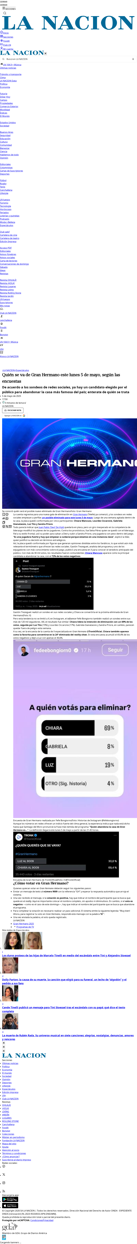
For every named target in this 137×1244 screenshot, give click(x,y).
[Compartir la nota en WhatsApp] (7, 518)
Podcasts (4, 218)
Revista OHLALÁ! (8, 280)
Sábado (4, 267)
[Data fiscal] (4, 1239)
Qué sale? (5, 231)
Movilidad (5, 109)
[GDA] (10, 1229)
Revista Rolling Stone (10, 292)
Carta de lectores (8, 260)
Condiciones (36, 1220)
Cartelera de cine (8, 235)
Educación (5, 138)
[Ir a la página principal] (68, 28)
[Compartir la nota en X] (7, 526)
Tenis (2, 186)
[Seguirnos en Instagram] (3, 1183)
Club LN (7, 45)
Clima (3, 77)
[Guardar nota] (3, 514)
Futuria (3, 93)
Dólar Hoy (5, 96)
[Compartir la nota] (3, 518)
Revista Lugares (8, 286)
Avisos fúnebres (8, 254)
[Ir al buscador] (4, 13)
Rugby (3, 183)
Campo (3, 100)
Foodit (6, 41)
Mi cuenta (8, 49)
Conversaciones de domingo (14, 263)
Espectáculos (22, 370)
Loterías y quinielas (9, 215)
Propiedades (6, 103)
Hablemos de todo (9, 154)
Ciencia (3, 151)
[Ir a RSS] (3, 1191)
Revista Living (7, 289)
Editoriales (5, 164)
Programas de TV (25, 926)
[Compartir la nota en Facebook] (3, 526)
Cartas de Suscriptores (11, 170)
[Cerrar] (45, 53)
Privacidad (48, 1220)
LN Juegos (5, 199)
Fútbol (3, 180)
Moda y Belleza (7, 222)
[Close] (3, 1043)
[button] (68, 204)
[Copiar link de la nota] (3, 522)
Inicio (6, 32)
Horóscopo (5, 209)
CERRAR (3, 2)
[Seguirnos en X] (3, 1175)
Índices (3, 112)
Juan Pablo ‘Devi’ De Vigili (51, 527)
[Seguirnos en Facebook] (3, 1167)
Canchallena (6, 190)
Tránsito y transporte (10, 74)
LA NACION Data (8, 80)
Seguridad (5, 135)
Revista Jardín (7, 296)
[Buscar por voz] (133, 59)
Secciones (8, 36)
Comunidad (6, 145)
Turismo (4, 202)
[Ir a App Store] (10, 1207)
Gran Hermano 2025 (23, 923)
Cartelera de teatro (9, 238)
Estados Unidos (8, 122)
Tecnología (5, 206)
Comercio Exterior (9, 106)
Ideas (2, 270)
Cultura (3, 141)
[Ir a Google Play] (10, 1201)
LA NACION (8, 370)
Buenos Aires (6, 132)
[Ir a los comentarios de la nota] (7, 514)
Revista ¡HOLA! (7, 283)
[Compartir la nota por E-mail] (10, 526)
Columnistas (6, 167)
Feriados (4, 212)
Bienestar (5, 148)
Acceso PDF (6, 247)
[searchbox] (67, 59)
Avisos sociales (7, 257)
